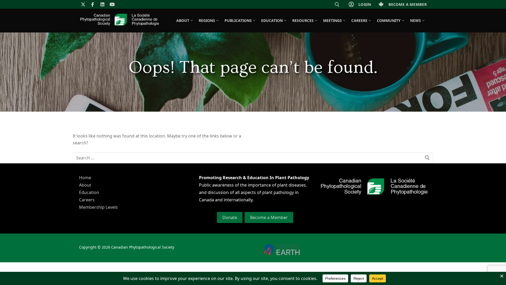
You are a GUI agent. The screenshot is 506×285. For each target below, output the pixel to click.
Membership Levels (98, 207)
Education (89, 192)
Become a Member (269, 217)
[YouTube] (112, 4)
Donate (229, 217)
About (85, 185)
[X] (83, 4)
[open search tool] (337, 4)
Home (85, 177)
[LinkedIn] (102, 4)
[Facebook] (93, 4)
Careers (87, 200)
